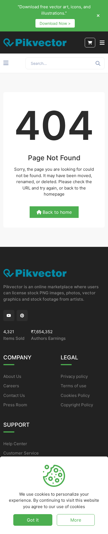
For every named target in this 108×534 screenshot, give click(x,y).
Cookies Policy (75, 395)
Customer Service (21, 453)
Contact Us (14, 395)
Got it (33, 520)
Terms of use (73, 385)
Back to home (57, 212)
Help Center (15, 443)
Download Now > (55, 23)
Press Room (15, 404)
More (75, 520)
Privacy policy (74, 376)
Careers (11, 385)
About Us (12, 376)
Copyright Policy (77, 404)
